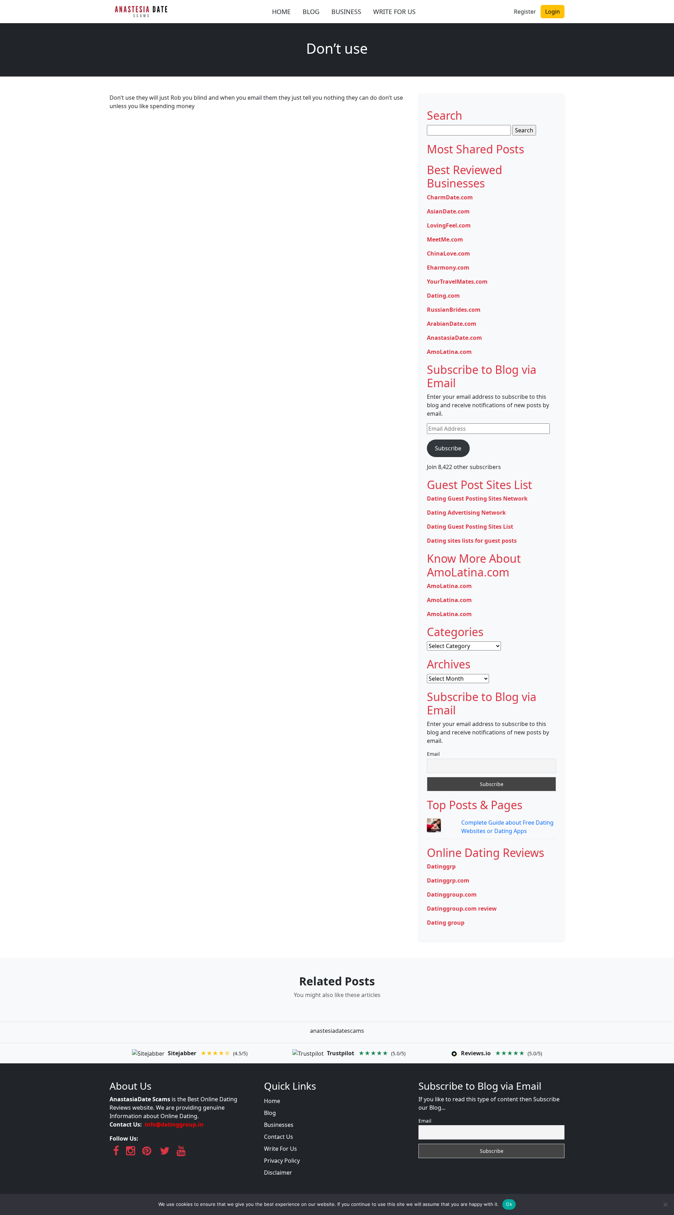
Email (433, 754)
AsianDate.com (448, 211)
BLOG (311, 11)
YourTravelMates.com (457, 281)
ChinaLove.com (448, 253)
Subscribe (448, 448)
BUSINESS (346, 11)
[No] (665, 1204)
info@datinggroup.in (174, 1124)
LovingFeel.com (449, 225)
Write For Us (280, 1149)
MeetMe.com (445, 239)
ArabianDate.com (451, 324)
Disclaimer (278, 1172)
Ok (509, 1204)
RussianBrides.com (454, 309)
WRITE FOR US (394, 11)
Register (525, 11)
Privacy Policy (282, 1160)
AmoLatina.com (449, 352)
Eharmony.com (448, 267)
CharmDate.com (450, 197)
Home (272, 1101)
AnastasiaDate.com (454, 338)
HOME (281, 11)
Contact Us (278, 1137)
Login (552, 11)
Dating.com (443, 295)
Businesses (278, 1125)
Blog (270, 1113)
